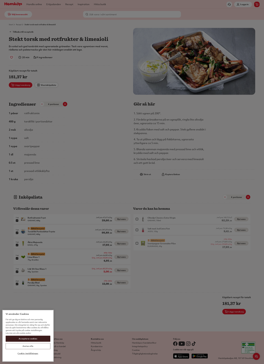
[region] (28, 336)
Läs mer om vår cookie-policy (18, 333)
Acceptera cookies (28, 338)
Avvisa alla (28, 346)
